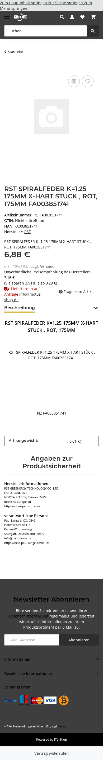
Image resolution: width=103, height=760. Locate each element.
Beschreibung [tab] (19, 307)
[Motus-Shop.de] (20, 17)
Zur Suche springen (66, 2)
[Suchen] (93, 31)
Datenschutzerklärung (28, 616)
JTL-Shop (60, 739)
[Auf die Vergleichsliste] (74, 81)
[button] (63, 17)
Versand (47, 266)
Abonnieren (79, 639)
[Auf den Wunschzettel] (87, 81)
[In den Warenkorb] (8, 66)
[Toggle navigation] (7, 14)
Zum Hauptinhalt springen (24, 2)
